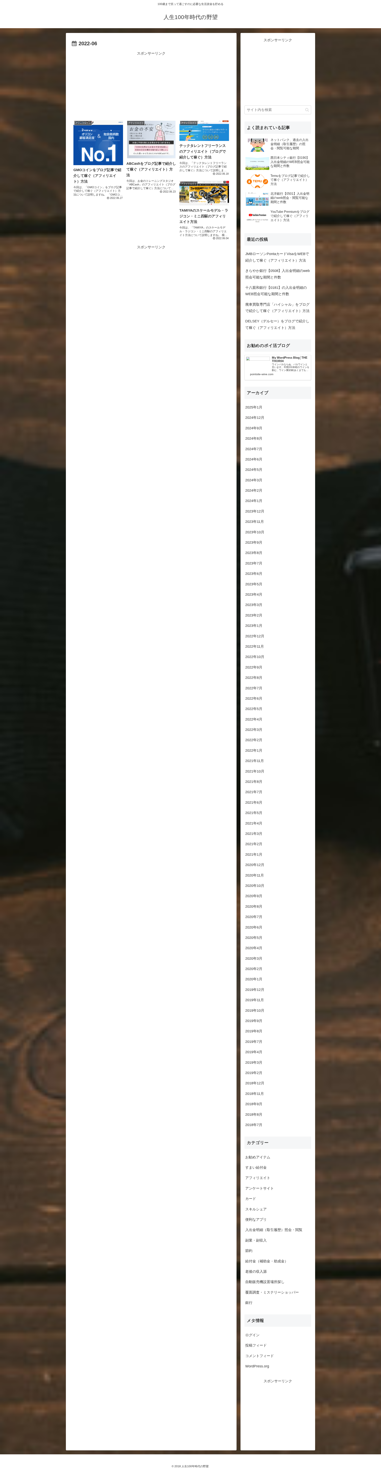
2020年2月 (253, 969)
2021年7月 (253, 792)
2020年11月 (254, 875)
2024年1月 (253, 501)
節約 (248, 1251)
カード (250, 1199)
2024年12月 (254, 418)
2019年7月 (253, 1042)
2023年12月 (254, 511)
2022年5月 (253, 709)
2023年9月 (253, 542)
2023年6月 (253, 574)
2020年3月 (253, 958)
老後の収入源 (256, 1272)
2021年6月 (253, 802)
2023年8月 (253, 553)
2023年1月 (253, 626)
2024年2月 (253, 490)
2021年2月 (253, 844)
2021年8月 (253, 782)
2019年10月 (254, 1010)
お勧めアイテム (257, 1157)
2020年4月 (253, 948)
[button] (307, 110)
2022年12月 (254, 636)
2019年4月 (253, 1052)
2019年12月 (254, 990)
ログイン (252, 1335)
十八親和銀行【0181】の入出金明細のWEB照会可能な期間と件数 (276, 291)
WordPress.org (257, 1366)
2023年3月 (253, 605)
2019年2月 (253, 1073)
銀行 (248, 1303)
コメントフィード (259, 1356)
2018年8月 (253, 1115)
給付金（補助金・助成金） (266, 1261)
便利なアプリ (256, 1220)
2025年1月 (253, 407)
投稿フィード (256, 1345)
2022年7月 (253, 688)
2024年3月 (253, 480)
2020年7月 (253, 917)
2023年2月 (253, 615)
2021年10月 (254, 771)
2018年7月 (253, 1125)
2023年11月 (254, 522)
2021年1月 (253, 854)
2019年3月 (253, 1063)
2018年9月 (253, 1104)
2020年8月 (253, 906)
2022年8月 (253, 678)
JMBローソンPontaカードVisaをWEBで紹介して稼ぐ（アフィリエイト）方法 (277, 257)
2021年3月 (253, 834)
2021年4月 (253, 823)
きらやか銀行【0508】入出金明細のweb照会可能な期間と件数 (277, 274)
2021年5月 (253, 813)
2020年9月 (253, 896)
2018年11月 (254, 1094)
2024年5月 (253, 470)
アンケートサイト (259, 1188)
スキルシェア (256, 1209)
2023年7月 (253, 563)
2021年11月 (254, 761)
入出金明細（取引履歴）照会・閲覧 (273, 1230)
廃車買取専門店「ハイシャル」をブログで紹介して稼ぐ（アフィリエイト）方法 (277, 307)
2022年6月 (253, 698)
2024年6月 (253, 459)
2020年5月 (253, 938)
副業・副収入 (256, 1240)
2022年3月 (253, 730)
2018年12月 (254, 1083)
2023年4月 (253, 594)
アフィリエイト (257, 1178)
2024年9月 (253, 428)
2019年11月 (254, 1000)
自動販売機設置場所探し (265, 1282)
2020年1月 (253, 979)
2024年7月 (253, 449)
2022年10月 (254, 657)
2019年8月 (253, 1031)
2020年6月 (253, 927)
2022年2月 (253, 740)
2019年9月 (253, 1021)
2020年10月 (254, 886)
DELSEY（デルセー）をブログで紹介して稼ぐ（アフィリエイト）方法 (277, 324)
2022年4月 (253, 719)
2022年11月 (254, 646)
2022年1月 (253, 750)
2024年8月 (253, 438)
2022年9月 (253, 667)
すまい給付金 (256, 1168)
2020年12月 (254, 865)
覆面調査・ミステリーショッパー (272, 1292)
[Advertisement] (151, 84)
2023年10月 (254, 532)
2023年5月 (253, 584)
